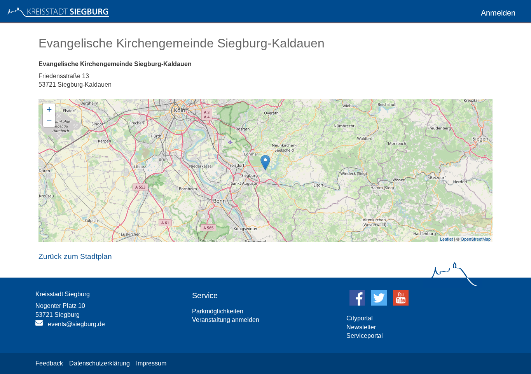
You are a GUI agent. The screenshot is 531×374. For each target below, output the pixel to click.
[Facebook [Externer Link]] (357, 303)
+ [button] (49, 109)
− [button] (49, 121)
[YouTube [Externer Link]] (401, 303)
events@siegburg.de (76, 324)
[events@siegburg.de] (40, 324)
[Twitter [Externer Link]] (379, 303)
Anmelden (498, 13)
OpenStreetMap (476, 239)
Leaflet (446, 239)
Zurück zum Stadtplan (75, 256)
